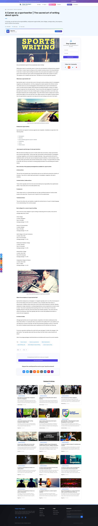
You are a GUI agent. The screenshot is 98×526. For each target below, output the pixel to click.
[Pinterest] (76, 67)
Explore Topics (42, 515)
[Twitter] (73, 67)
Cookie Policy (55, 514)
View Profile (59, 31)
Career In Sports (10, 9)
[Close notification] (78, 1)
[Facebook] (65, 67)
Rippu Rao (12, 30)
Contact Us (41, 514)
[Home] (5, 9)
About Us (41, 510)
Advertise (41, 512)
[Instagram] (69, 67)
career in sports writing (47, 344)
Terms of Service (56, 512)
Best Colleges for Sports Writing (34, 344)
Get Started (74, 1)
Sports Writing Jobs (21, 344)
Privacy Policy (55, 510)
